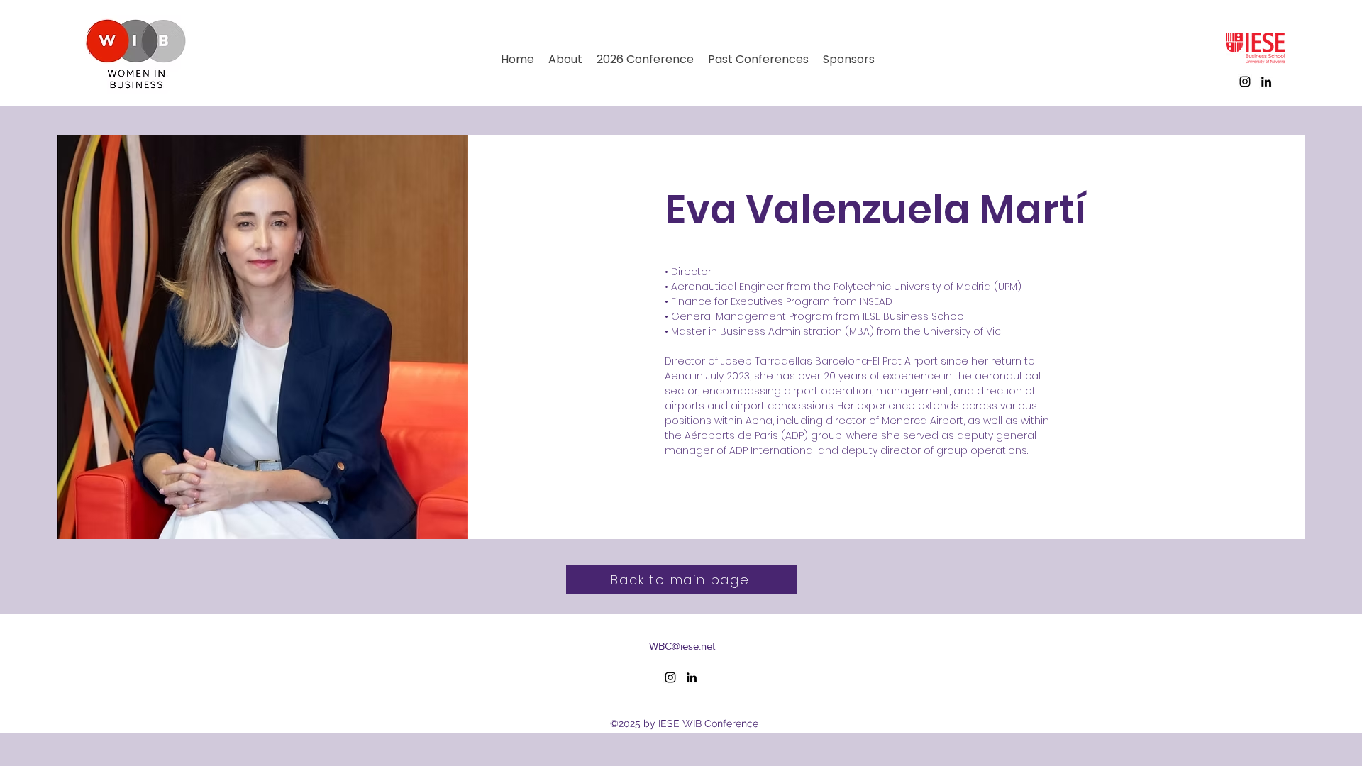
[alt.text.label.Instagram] (1245, 81)
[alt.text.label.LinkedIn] (1266, 81)
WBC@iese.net (682, 646)
